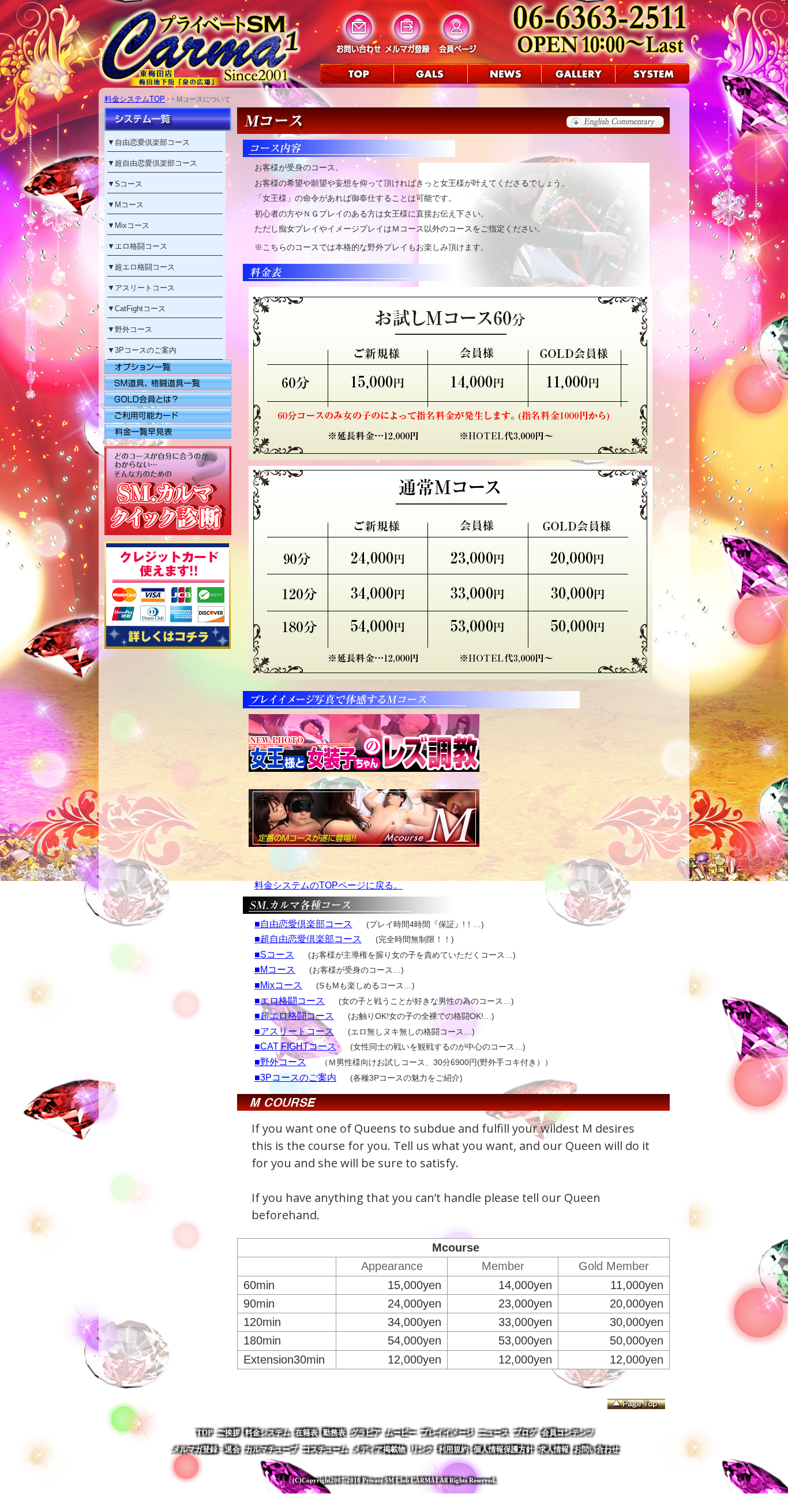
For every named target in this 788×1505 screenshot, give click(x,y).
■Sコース (274, 954)
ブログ (525, 1432)
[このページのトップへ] (636, 1404)
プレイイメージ (447, 1432)
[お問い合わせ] (358, 52)
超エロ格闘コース (145, 267)
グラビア (366, 1432)
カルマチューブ (271, 1449)
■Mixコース (278, 985)
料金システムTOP (134, 99)
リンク (422, 1449)
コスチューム (325, 1449)
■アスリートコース (294, 1031)
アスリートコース (145, 287)
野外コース (133, 329)
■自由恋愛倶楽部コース (303, 924)
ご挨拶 (228, 1432)
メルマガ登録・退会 (206, 1449)
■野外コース (280, 1062)
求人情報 (554, 1449)
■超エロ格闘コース (294, 1016)
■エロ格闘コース (289, 1001)
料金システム (267, 1432)
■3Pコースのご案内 (295, 1077)
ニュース (494, 1432)
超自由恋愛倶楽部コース (156, 163)
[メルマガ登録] (407, 52)
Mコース (129, 204)
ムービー (401, 1432)
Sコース (128, 184)
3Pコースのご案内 (146, 350)
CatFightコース (140, 308)
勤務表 (334, 1432)
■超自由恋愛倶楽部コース (308, 939)
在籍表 (306, 1432)
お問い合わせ (596, 1449)
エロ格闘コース (141, 246)
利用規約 (453, 1449)
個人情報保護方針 (504, 1449)
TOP (204, 1432)
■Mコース (274, 969)
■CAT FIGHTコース (295, 1046)
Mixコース (132, 225)
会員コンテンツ (568, 1432)
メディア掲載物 (379, 1449)
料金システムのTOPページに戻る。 (328, 885)
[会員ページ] (456, 52)
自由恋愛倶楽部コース (152, 142)
